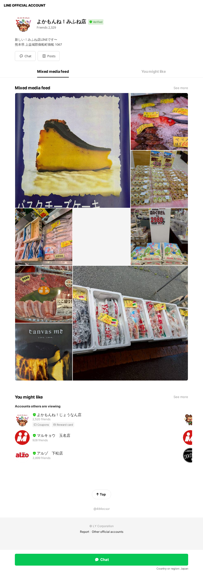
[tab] (53, 71)
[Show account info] (95, 22)
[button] (49, 56)
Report (84, 532)
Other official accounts (107, 532)
